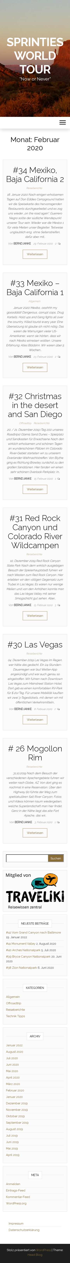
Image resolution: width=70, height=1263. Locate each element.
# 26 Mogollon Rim (35, 753)
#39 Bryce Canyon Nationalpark (28, 956)
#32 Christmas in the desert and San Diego (35, 405)
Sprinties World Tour (35, 55)
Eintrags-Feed (15, 1190)
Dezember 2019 (17, 1103)
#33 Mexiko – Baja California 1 (35, 287)
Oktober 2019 (15, 1116)
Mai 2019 (12, 1148)
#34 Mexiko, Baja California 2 (35, 174)
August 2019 (14, 1129)
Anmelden (13, 1184)
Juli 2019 (12, 1135)
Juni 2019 (12, 1142)
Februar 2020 (15, 1090)
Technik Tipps (15, 1016)
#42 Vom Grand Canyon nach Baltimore (33, 932)
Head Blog (35, 1255)
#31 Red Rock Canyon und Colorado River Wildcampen (35, 531)
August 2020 (14, 1052)
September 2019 (17, 1122)
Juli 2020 (12, 1058)
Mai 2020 (12, 1071)
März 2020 (13, 1084)
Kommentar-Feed (18, 1197)
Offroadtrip (25, 423)
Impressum (16, 1223)
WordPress (43, 1250)
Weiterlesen (35, 254)
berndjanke (23, 243)
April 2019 (12, 1155)
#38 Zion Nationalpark (21, 967)
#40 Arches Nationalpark (23, 950)
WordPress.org (16, 1203)
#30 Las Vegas (35, 644)
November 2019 (17, 1110)
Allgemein (34, 301)
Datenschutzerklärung (24, 1230)
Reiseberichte (34, 188)
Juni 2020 (12, 1064)
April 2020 (13, 1077)
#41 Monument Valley (20, 943)
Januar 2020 (14, 1097)
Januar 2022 (14, 1045)
